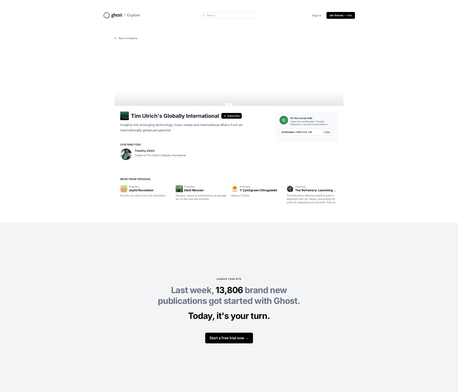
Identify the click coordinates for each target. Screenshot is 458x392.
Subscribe (233, 115)
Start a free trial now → (229, 338)
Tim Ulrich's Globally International (175, 116)
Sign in (316, 15)
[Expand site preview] (229, 105)
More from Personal (135, 179)
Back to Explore (128, 38)
